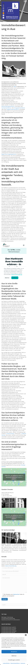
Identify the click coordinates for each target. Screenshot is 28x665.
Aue (15, 86)
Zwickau (5, 125)
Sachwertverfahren (6, 108)
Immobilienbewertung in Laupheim (8, 627)
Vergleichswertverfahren (13, 109)
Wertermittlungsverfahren (8, 106)
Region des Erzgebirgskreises (8, 154)
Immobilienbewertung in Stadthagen (9, 631)
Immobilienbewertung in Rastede (8, 632)
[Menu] (25, 1)
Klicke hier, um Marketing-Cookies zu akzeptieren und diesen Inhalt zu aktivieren (14, 477)
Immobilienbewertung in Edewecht (8, 629)
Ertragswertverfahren (19, 108)
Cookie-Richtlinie (6, 663)
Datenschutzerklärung (15, 663)
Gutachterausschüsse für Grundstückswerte (10, 619)
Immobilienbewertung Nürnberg (8, 618)
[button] (26, 635)
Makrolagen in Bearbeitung (7, 617)
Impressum (22, 663)
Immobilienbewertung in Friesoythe (8, 628)
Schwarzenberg (10, 433)
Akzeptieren (14, 651)
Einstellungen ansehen (14, 660)
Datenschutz (16, 594)
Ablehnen (14, 656)
